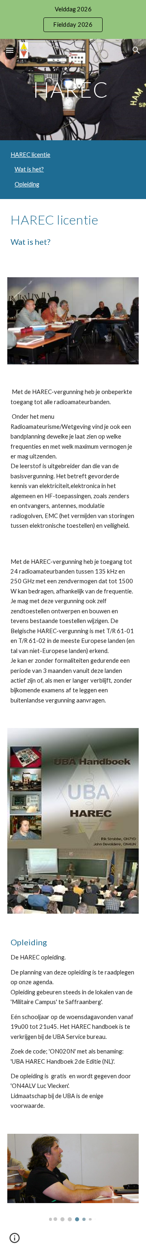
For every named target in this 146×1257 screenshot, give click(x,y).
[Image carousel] (73, 1177)
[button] (9, 50)
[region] (73, 19)
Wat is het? (29, 169)
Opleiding (27, 184)
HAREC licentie (30, 154)
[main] (73, 89)
